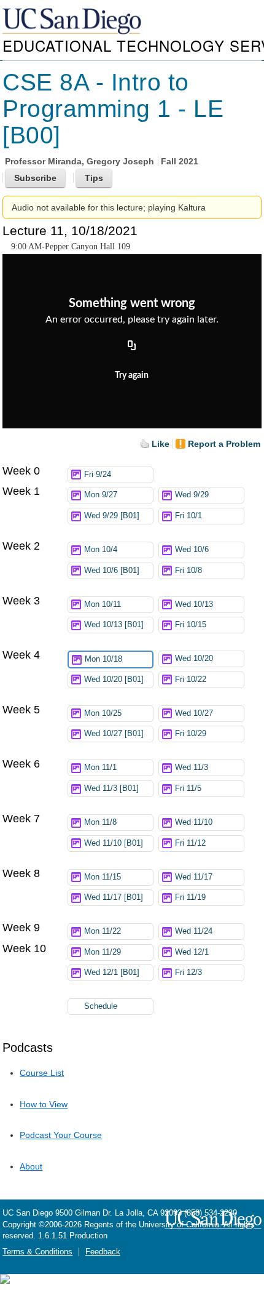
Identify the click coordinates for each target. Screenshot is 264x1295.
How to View (44, 1104)
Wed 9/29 (192, 495)
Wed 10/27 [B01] (114, 733)
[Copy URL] (132, 346)
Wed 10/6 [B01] (111, 570)
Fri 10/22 (190, 679)
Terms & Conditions (37, 1252)
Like (160, 444)
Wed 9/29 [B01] (111, 515)
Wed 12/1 (192, 952)
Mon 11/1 (100, 767)
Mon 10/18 (103, 659)
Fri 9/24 (97, 474)
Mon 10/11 (102, 604)
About (31, 1166)
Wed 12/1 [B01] (111, 972)
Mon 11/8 (100, 822)
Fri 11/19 (190, 897)
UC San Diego (73, 22)
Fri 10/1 (188, 515)
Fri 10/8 (188, 570)
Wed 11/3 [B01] (111, 788)
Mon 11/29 (102, 952)
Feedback (102, 1252)
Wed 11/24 (193, 931)
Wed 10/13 (194, 604)
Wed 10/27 (194, 713)
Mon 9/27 (100, 495)
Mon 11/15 (102, 877)
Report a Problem (224, 444)
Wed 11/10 (193, 822)
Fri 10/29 (190, 733)
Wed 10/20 (194, 658)
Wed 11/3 (191, 767)
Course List (42, 1073)
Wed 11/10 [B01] (113, 843)
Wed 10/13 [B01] (114, 624)
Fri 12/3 (188, 972)
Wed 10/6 (192, 549)
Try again (132, 375)
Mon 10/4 (100, 549)
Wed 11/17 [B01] (113, 897)
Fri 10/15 (190, 624)
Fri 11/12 (190, 843)
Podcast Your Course (61, 1135)
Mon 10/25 (103, 713)
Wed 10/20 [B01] (114, 679)
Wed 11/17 (193, 877)
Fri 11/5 (188, 788)
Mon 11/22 (102, 931)
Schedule (100, 1006)
